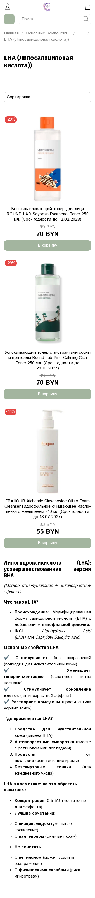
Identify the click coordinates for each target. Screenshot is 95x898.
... (81, 33)
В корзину (47, 245)
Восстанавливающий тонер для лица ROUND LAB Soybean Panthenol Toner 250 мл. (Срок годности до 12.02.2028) (48, 214)
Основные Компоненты (48, 33)
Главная (11, 33)
